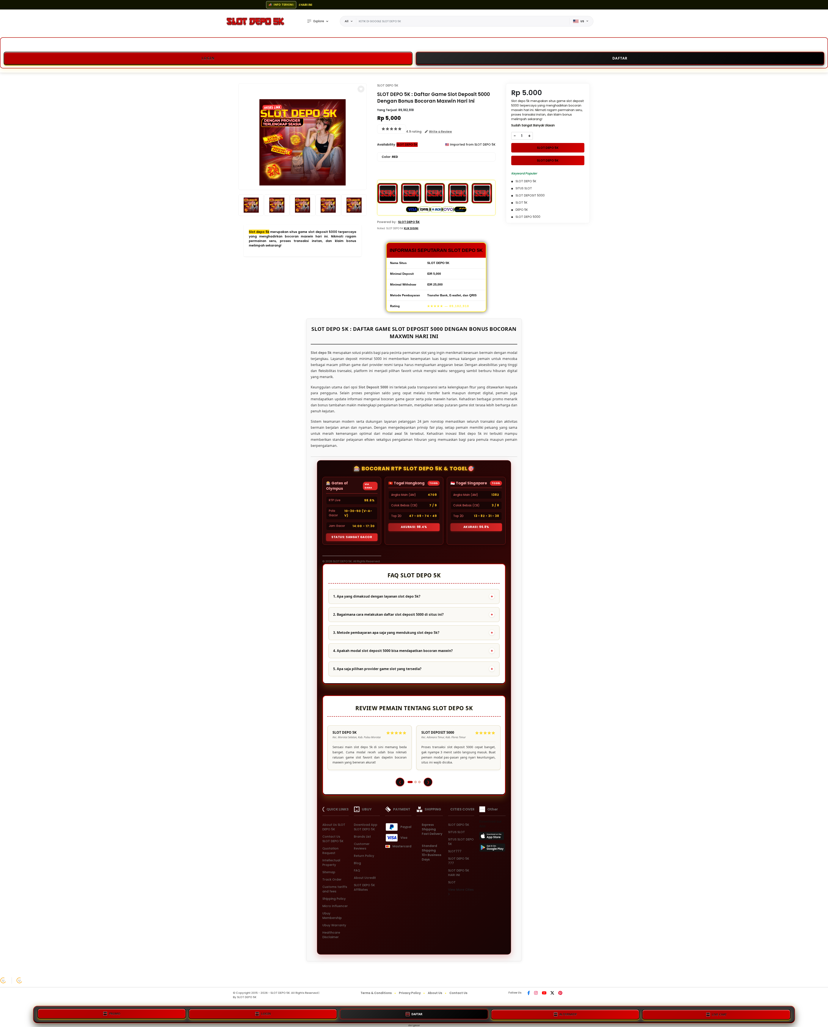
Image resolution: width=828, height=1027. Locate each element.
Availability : (387, 144)
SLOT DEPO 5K (387, 85)
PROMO (114, 1013)
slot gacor (414, 1025)
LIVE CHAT (719, 1013)
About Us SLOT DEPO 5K (333, 827)
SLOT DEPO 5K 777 (458, 860)
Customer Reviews (362, 846)
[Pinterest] (560, 993)
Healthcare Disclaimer (331, 934)
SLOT (452, 882)
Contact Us (458, 993)
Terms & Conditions (376, 993)
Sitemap (328, 872)
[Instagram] (535, 993)
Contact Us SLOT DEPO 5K (332, 838)
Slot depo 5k (259, 232)
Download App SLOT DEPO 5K (365, 827)
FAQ (357, 870)
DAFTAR (416, 1013)
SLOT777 (454, 851)
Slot (462, 433)
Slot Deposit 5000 (373, 387)
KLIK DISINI (411, 228)
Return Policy (364, 856)
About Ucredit (365, 878)
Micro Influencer (335, 906)
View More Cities (461, 889)
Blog (357, 863)
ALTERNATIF (568, 1013)
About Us (435, 993)
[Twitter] (552, 993)
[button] (361, 89)
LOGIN (266, 1013)
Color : (390, 157)
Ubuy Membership (332, 915)
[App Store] (492, 837)
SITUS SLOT (456, 832)
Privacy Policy (410, 993)
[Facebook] (529, 993)
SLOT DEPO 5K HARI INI (458, 872)
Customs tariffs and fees (334, 889)
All (346, 21)
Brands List (362, 836)
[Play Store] (492, 848)
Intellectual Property (331, 862)
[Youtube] (544, 993)
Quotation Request (330, 850)
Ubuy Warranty (334, 925)
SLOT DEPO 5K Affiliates (364, 887)
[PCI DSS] (3, 980)
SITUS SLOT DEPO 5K (461, 841)
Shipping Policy (334, 899)
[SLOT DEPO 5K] (255, 21)
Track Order (332, 879)
